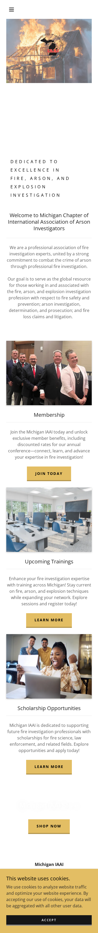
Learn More (49, 619)
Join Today (48, 473)
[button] (11, 9)
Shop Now (49, 826)
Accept (49, 920)
